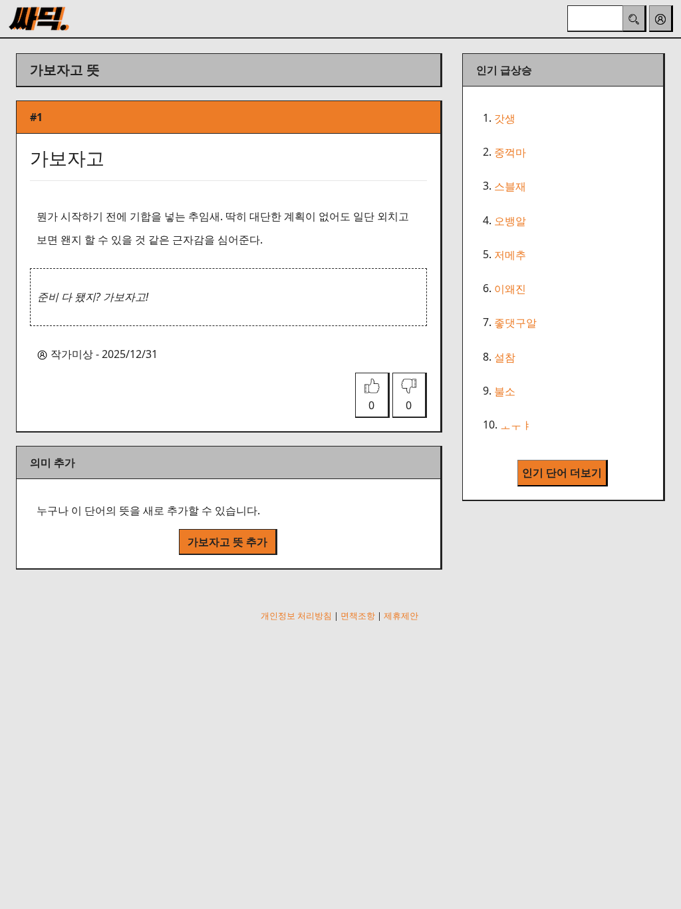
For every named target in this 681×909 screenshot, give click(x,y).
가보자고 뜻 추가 (227, 541)
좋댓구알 (515, 323)
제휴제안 (401, 616)
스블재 (510, 187)
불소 (504, 391)
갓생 (504, 118)
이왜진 (510, 288)
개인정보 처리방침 (296, 616)
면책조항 (357, 616)
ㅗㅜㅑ (516, 425)
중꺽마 (510, 152)
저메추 (510, 255)
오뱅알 (510, 221)
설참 (504, 357)
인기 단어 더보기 (562, 472)
